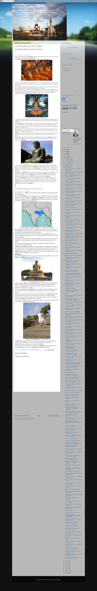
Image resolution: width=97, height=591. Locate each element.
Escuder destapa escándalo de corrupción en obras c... (72, 456)
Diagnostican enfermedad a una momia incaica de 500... (72, 558)
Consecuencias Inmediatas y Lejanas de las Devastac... (72, 271)
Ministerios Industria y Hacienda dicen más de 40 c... (72, 195)
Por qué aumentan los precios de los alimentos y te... (73, 483)
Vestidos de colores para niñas (72, 392)
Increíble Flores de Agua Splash (72, 489)
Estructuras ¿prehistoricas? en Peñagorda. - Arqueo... (72, 462)
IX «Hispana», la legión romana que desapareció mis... (73, 251)
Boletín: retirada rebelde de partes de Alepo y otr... (73, 474)
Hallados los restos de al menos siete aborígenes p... (72, 182)
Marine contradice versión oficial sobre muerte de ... (72, 176)
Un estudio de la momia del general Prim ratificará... (73, 302)
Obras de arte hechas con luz (72, 207)
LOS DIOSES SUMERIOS (71, 253)
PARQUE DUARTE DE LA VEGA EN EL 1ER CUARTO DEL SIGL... (73, 412)
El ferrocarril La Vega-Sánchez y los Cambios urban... (73, 519)
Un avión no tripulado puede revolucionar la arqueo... (71, 548)
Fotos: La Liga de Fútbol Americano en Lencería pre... (73, 542)
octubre (67, 163)
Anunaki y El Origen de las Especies (73, 255)
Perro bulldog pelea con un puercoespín (71, 501)
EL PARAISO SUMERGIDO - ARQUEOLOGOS (71, 446)
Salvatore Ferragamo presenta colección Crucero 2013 (72, 395)
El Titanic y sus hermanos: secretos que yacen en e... (73, 333)
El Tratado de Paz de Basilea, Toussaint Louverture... (72, 350)
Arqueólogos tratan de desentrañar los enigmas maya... (73, 320)
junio (66, 563)
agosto (67, 167)
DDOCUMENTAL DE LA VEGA (72, 471)
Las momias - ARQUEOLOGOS (72, 440)
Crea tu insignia (65, 101)
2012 (65, 157)
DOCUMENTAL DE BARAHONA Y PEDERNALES (73, 469)
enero (66, 573)
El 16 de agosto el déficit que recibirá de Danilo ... (72, 529)
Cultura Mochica (69, 245)
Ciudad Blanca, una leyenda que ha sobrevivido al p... (73, 555)
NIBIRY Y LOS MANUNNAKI (71, 243)
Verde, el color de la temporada (72, 311)
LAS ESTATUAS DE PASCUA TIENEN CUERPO (72, 291)
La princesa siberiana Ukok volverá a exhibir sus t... (73, 327)
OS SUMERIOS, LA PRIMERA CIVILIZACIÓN (72, 258)
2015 (65, 151)
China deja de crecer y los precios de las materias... (73, 280)
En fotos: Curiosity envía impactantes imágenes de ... (72, 459)
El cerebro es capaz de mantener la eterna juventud (73, 306)
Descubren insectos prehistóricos (73, 218)
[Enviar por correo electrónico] (48, 350)
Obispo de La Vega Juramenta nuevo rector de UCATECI (72, 378)
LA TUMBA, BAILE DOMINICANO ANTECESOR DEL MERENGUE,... (73, 274)
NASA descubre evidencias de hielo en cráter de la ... (73, 495)
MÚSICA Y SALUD (69, 372)
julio (66, 561)
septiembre (68, 165)
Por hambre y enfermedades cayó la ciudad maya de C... (73, 237)
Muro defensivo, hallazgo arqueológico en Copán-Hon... (72, 299)
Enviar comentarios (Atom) (28, 418)
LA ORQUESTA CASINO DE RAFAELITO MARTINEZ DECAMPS (71, 408)
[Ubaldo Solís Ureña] (63, 99)
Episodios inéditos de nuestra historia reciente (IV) (72, 526)
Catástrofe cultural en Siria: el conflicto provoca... (72, 433)
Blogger (59, 579)
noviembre (67, 161)
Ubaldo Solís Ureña (65, 97)
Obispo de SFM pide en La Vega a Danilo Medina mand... (73, 381)
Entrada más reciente (22, 415)
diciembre (67, 159)
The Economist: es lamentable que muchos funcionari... (73, 224)
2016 (65, 149)
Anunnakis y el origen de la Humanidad (71, 240)
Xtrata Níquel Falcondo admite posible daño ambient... (72, 336)
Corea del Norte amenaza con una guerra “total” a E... (73, 228)
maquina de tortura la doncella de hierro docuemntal (73, 344)
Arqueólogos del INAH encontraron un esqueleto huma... (73, 436)
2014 (65, 153)
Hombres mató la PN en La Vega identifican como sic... (72, 384)
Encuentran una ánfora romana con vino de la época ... (73, 449)
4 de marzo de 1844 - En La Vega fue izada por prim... (73, 418)
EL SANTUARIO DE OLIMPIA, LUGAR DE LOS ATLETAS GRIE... (73, 443)
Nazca (66, 293)
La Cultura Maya (69, 286)
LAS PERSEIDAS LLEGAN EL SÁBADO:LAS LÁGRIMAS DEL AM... (72, 422)
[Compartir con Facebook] (52, 350)
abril (66, 567)
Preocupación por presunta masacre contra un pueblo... (73, 172)
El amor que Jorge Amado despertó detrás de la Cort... (73, 477)
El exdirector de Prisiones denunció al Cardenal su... (73, 188)
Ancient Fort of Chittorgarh (71, 438)
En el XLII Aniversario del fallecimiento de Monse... (71, 354)
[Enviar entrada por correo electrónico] (45, 349)
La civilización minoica (70, 288)
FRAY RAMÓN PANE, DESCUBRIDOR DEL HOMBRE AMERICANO (73, 515)
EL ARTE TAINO (68, 510)
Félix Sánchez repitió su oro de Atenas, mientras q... (72, 551)
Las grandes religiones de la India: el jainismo (28, 189)
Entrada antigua (53, 415)
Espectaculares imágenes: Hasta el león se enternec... (73, 317)
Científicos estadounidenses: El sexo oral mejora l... (72, 231)
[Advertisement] (36, 403)
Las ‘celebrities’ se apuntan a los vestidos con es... (72, 179)
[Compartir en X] (50, 350)
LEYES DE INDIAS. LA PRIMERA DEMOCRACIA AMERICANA (72, 363)
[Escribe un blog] (49, 350)
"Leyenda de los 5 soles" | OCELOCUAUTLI (71, 360)
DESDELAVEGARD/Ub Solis (29, 7)
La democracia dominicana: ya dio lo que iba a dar (73, 357)
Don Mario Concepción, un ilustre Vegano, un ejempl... (73, 404)
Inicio (38, 415)
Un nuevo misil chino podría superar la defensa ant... (73, 234)
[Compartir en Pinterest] (53, 350)
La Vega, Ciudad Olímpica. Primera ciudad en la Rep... (73, 201)
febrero (67, 570)
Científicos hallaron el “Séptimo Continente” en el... (72, 532)
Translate (67, 133)
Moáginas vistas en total (69, 106)
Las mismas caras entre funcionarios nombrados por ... (73, 375)
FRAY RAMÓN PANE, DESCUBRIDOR (70, 347)
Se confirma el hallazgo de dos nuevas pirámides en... (72, 426)
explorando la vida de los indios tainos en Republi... (72, 284)
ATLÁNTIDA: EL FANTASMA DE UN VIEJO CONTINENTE (73, 366)
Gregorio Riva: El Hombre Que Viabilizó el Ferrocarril (72, 261)
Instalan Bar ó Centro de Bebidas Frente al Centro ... (73, 388)
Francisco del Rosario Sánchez (72, 512)
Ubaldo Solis (78, 137)
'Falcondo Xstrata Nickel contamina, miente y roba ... (73, 296)
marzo (66, 569)
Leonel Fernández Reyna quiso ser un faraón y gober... (73, 429)
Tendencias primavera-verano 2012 (73, 390)
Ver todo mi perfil (77, 144)
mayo (66, 565)
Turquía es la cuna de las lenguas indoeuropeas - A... (73, 221)
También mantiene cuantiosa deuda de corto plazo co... (73, 192)
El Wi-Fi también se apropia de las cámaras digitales (73, 204)
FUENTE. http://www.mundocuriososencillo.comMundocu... (73, 340)
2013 (65, 155)
